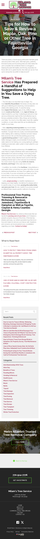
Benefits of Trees (9, 370)
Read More (6, 267)
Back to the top (21, 461)
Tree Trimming (8, 409)
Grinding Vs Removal (10, 375)
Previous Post (9, 232)
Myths (5, 386)
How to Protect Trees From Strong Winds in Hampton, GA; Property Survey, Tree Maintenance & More (19, 253)
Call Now (20, 442)
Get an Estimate (20, 480)
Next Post (32, 232)
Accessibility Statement (27, 531)
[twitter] (22, 522)
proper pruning (12, 181)
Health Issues (7, 378)
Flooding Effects (8, 373)
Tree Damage (8, 391)
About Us (20, 507)
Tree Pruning (7, 396)
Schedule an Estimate (13, 12)
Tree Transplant (8, 407)
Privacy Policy (10, 531)
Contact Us (20, 514)
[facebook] (18, 522)
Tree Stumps (7, 404)
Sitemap (17, 531)
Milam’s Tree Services (8, 214)
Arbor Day (6, 367)
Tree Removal (8, 399)
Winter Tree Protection (11, 412)
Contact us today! (21, 226)
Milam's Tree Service (10, 380)
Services (20, 509)
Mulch (5, 383)
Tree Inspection (8, 394)
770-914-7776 (29, 12)
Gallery (20, 512)
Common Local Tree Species (20, 511)
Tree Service (24, 19)
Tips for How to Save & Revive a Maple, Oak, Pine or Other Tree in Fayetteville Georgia (20, 36)
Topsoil (5, 388)
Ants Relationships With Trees (13, 365)
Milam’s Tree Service (11, 80)
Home (20, 505)
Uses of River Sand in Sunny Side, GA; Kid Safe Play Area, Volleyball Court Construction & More (20, 283)
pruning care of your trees (17, 216)
